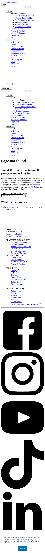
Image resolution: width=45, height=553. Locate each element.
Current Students (17, 260)
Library (14, 271)
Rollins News (16, 282)
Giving (13, 293)
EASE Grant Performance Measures (25, 304)
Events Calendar (17, 280)
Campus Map (16, 277)
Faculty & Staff (17, 257)
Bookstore (15, 300)
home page (36, 180)
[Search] (25, 195)
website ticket (14, 207)
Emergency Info (17, 284)
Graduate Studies (17, 249)
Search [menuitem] (9, 84)
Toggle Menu (6, 88)
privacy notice (26, 543)
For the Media (16, 302)
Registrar (14, 275)
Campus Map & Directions (16, 236)
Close (4, 4)
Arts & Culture (16, 295)
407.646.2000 (17, 234)
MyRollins (35, 187)
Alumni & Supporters (19, 262)
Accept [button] (22, 548)
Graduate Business (18, 251)
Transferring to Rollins (19, 244)
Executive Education (19, 253)
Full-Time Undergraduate (20, 242)
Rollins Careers (17, 297)
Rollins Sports (16, 291)
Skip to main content (9, 2)
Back (13, 98)
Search (27, 7)
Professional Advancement (21, 247)
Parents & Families (18, 264)
